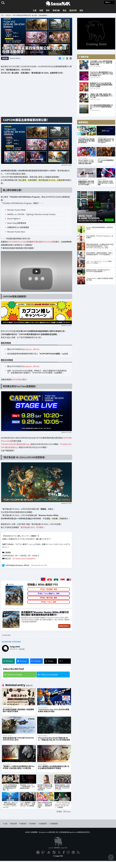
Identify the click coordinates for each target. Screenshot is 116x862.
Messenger (23, 661)
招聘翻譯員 (54, 823)
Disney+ (68, 811)
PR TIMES (68, 165)
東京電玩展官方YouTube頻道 (44, 241)
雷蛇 (60, 811)
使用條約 (33, 823)
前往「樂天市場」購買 (49, 597)
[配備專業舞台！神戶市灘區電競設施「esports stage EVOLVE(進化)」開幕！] (86, 173)
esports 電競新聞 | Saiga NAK (58, 848)
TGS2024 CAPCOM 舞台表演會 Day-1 (16, 444)
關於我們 (14, 823)
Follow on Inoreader (49, 674)
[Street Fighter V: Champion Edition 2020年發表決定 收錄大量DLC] (86, 151)
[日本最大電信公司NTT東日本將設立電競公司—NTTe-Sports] (106, 130)
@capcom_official (31, 349)
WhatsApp (9, 661)
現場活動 (56, 10)
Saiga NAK (58, 3)
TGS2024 (17, 641)
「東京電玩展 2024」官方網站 (31, 527)
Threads (50, 661)
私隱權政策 (43, 823)
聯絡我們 (23, 823)
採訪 (81, 10)
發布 (48, 10)
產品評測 (73, 10)
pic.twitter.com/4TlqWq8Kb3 (24, 558)
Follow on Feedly (14, 674)
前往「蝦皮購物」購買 (49, 589)
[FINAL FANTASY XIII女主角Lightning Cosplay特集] (106, 173)
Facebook (37, 661)
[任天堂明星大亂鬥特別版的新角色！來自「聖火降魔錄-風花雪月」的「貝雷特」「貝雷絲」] (86, 130)
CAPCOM (7, 641)
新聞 (41, 10)
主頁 (34, 10)
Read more (63, 626)
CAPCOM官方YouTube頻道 (19, 241)
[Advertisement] (36, 97)
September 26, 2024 (40, 565)
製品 (64, 10)
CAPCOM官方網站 (19, 379)
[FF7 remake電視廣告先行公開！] (106, 151)
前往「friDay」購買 (49, 602)
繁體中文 (108, 2)
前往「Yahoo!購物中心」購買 (49, 593)
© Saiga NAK (58, 856)
